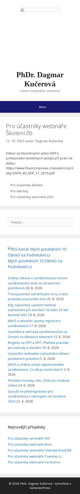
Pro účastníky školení (26, 185)
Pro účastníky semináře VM (29, 438)
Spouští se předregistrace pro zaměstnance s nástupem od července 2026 (37, 396)
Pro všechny (19, 191)
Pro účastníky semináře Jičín (31, 197)
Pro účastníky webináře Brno (30, 444)
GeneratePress (40, 488)
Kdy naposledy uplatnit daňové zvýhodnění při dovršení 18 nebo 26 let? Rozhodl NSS (38, 310)
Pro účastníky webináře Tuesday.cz (35, 456)
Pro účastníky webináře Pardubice (34, 462)
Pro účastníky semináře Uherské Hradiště (39, 450)
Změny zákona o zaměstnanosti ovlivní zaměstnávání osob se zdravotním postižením (37, 283)
